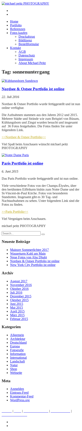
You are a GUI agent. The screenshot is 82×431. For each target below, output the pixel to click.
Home (14, 21)
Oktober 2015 (19, 300)
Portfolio (16, 25)
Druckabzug (27, 36)
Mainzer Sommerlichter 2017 (29, 250)
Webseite (16, 372)
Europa (15, 346)
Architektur (17, 339)
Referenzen (17, 29)
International (18, 357)
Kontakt (15, 48)
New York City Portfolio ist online (33, 265)
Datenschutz (27, 55)
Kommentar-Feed (21, 396)
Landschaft (17, 361)
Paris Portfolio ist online (22, 163)
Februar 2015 (19, 319)
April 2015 (17, 311)
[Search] (43, 234)
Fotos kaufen (18, 33)
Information (18, 354)
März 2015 (17, 315)
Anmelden (17, 389)
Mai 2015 (16, 307)
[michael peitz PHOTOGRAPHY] (25, 3)
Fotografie (17, 350)
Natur (14, 365)
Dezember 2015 (20, 296)
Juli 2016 (16, 292)
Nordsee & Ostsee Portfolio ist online (33, 89)
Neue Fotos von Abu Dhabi (28, 257)
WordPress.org (20, 400)
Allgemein (17, 335)
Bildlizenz (25, 40)
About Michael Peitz (32, 63)
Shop (13, 369)
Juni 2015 (16, 304)
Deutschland (18, 342)
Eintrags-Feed (19, 392)
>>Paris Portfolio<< (15, 211)
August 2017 (18, 281)
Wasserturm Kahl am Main (28, 253)
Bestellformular (29, 44)
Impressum (26, 59)
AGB (22, 51)
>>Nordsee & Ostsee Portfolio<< (24, 137)
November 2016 (21, 285)
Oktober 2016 (19, 288)
